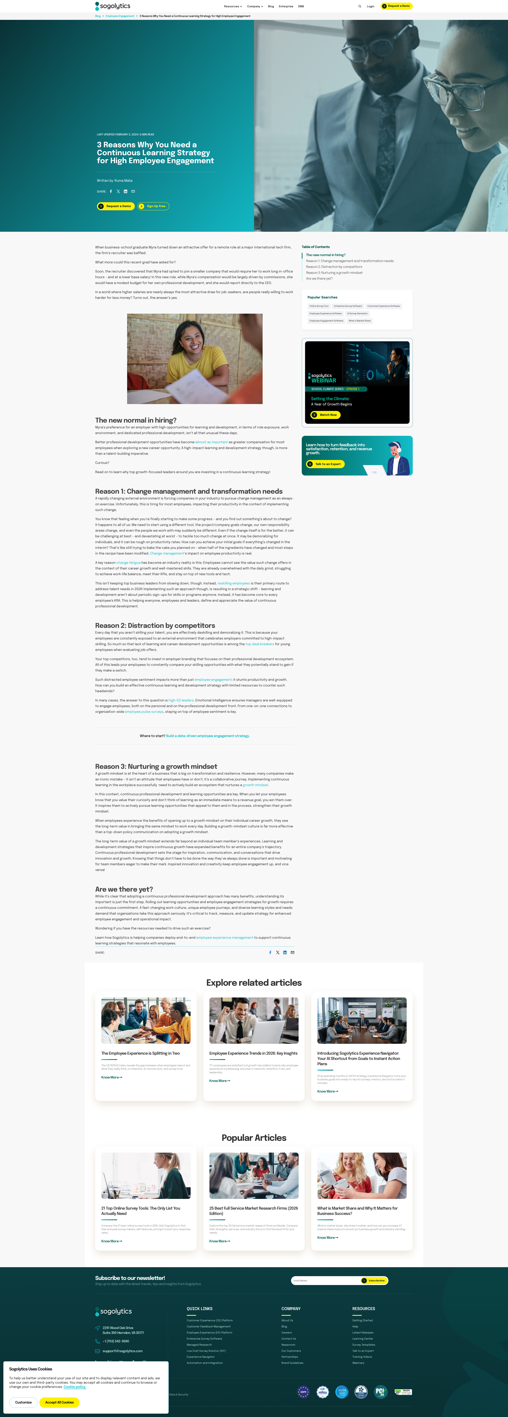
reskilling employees (233, 583)
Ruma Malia (123, 181)
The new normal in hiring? (326, 255)
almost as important (211, 442)
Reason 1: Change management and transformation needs (350, 261)
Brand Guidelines (292, 1363)
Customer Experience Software (384, 306)
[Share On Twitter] (118, 192)
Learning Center (362, 1338)
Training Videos (362, 1357)
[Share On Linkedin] (126, 192)
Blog (271, 6)
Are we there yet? (319, 278)
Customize (23, 1402)
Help (355, 1326)
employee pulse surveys (144, 712)
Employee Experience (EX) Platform (209, 1332)
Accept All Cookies (59, 1402)
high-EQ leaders (181, 700)
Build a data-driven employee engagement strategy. (208, 736)
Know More (110, 1077)
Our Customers (291, 1351)
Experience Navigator (201, 1357)
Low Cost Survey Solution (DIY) (206, 1351)
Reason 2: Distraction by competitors (334, 267)
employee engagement (213, 680)
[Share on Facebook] (111, 192)
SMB (301, 6)
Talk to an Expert (363, 1351)
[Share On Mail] (133, 192)
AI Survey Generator (357, 314)
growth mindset (255, 785)
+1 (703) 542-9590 (116, 1341)
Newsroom (288, 1345)
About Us (287, 1320)
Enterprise (286, 6)
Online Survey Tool (319, 306)
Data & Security (178, 1394)
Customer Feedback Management (209, 1326)
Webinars (358, 1363)
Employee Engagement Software (326, 321)
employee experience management (224, 938)
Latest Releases (362, 1332)
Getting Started (362, 1320)
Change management (167, 553)
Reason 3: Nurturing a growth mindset (334, 273)
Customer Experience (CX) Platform (210, 1320)
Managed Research (199, 1345)
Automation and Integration (205, 1363)
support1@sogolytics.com (122, 1351)
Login (370, 6)
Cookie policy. (75, 1387)
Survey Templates (363, 1345)
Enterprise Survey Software (348, 306)
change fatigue (128, 563)
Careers (287, 1332)
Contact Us (289, 1338)
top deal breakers (260, 644)
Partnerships (290, 1357)
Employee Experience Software (326, 314)
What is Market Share (360, 321)
